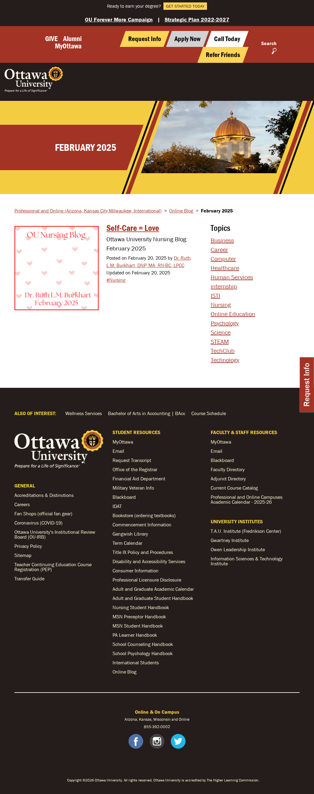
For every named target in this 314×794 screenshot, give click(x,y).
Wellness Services (83, 413)
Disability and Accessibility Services (149, 561)
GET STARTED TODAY (185, 6)
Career (219, 249)
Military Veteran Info (133, 488)
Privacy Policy (28, 546)
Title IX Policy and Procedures (143, 552)
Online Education (233, 314)
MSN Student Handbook (138, 625)
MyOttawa (68, 46)
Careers (22, 504)
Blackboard (124, 497)
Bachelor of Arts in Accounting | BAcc (146, 413)
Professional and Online (88, 210)
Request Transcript (132, 460)
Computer (223, 258)
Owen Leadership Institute (238, 549)
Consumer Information (136, 570)
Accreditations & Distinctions (44, 495)
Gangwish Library (130, 533)
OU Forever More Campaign (119, 19)
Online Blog (181, 210)
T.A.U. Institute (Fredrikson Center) (246, 531)
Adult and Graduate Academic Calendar (153, 589)
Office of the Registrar (135, 469)
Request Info (306, 385)
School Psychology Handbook (143, 653)
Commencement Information (142, 524)
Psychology (225, 323)
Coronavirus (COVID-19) (38, 522)
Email (118, 451)
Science (221, 332)
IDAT (117, 506)
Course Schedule (208, 413)
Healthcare (225, 268)
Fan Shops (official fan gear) (43, 513)
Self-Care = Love (132, 228)
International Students (136, 662)
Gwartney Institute (230, 540)
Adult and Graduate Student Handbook (153, 598)
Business (222, 240)
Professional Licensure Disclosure (147, 579)
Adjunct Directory (228, 478)
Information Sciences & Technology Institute (247, 561)
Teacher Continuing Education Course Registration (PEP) (53, 567)
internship (224, 286)
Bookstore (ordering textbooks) (144, 515)
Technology (225, 360)
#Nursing (115, 280)
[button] (227, 39)
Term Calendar (127, 543)
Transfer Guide (29, 578)
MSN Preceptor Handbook (139, 616)
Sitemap (23, 555)
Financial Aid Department (139, 478)
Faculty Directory (228, 469)
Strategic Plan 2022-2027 (197, 19)
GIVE (51, 38)
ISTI (215, 295)
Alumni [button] (72, 38)
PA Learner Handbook (135, 635)
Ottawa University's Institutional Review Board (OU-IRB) (54, 534)
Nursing (221, 304)
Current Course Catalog (234, 488)
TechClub (223, 350)
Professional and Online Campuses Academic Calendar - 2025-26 (246, 499)
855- (148, 726)
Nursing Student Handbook (141, 607)
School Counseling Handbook (143, 644)
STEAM (220, 341)
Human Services (232, 277)
